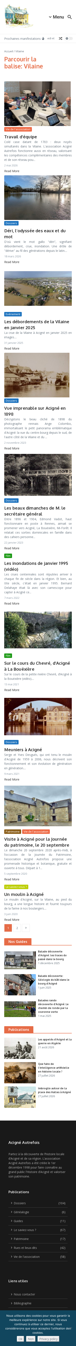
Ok (20, 1339)
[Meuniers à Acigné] (38, 716)
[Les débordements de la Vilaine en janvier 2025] (38, 288)
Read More (11, 171)
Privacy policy (48, 1339)
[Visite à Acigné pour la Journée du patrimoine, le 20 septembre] (38, 806)
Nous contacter (24, 1294)
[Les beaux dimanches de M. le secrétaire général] (38, 475)
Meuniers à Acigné (23, 749)
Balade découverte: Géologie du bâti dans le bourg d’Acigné (53, 979)
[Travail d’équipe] (38, 103)
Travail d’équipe (20, 136)
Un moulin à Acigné (24, 894)
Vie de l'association (18, 129)
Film (8, 556)
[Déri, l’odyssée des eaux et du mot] (38, 197)
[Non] (71, 1328)
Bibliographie (22, 1303)
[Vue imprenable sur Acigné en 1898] (38, 375)
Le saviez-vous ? (16, 887)
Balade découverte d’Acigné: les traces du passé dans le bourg (52, 955)
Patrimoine (13, 831)
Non (31, 1339)
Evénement (13, 314)
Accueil (8, 51)
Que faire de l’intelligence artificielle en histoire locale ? (53, 1067)
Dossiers (11, 223)
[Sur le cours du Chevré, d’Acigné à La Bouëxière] (38, 630)
